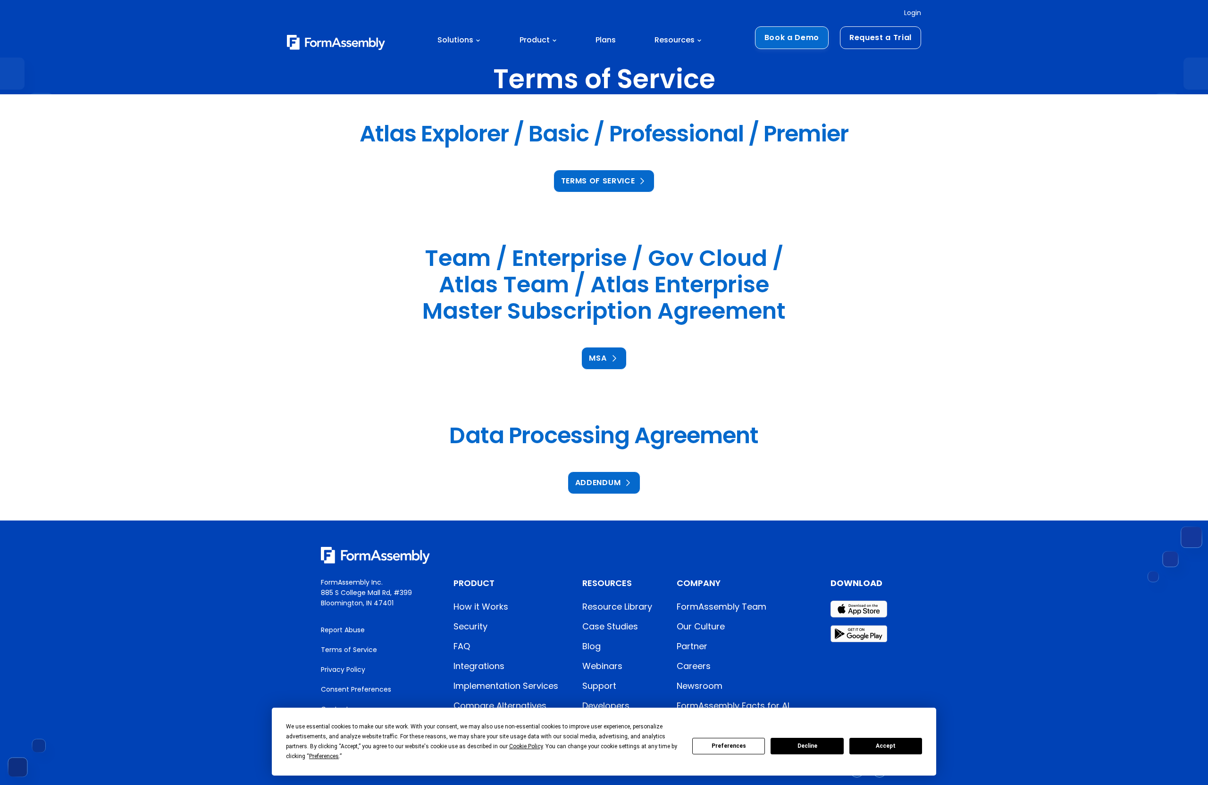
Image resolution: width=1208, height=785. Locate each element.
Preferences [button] (324, 756)
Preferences (729, 746)
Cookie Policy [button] (526, 746)
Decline (807, 746)
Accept (886, 746)
